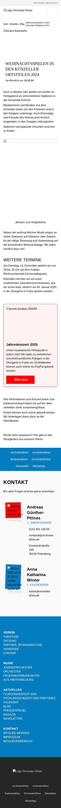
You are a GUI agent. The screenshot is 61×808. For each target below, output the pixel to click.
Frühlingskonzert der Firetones (29, 698)
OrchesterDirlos (41, 459)
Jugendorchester (17, 667)
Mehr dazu (21, 379)
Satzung (9, 640)
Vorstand (11, 636)
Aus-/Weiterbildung (18, 679)
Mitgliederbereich (17, 741)
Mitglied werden (16, 733)
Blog (22, 24)
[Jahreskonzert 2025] (30, 323)
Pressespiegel (14, 710)
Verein (9, 632)
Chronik (9, 653)
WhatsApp (39, 466)
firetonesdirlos (19, 459)
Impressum (11, 737)
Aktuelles (14, 24)
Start (5, 24)
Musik (8, 663)
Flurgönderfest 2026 (20, 694)
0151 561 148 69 (39, 529)
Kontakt (10, 728)
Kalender (10, 702)
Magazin (9, 714)
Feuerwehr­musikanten (21, 675)
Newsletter (22, 466)
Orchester (12, 671)
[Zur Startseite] (21, 12)
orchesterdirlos (19, 452)
